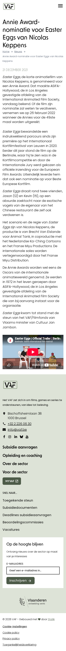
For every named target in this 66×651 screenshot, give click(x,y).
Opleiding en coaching (22, 455)
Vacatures (11, 529)
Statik (51, 619)
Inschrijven (18, 580)
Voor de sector (15, 472)
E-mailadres (14, 564)
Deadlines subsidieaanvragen (27, 515)
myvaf (9, 481)
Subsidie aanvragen (20, 447)
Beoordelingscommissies (23, 522)
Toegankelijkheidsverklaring (19, 645)
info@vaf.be (17, 429)
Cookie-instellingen (15, 626)
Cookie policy (11, 632)
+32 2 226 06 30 (19, 424)
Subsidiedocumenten (20, 507)
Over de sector (15, 463)
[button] (60, 6)
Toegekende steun (18, 500)
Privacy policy (11, 638)
